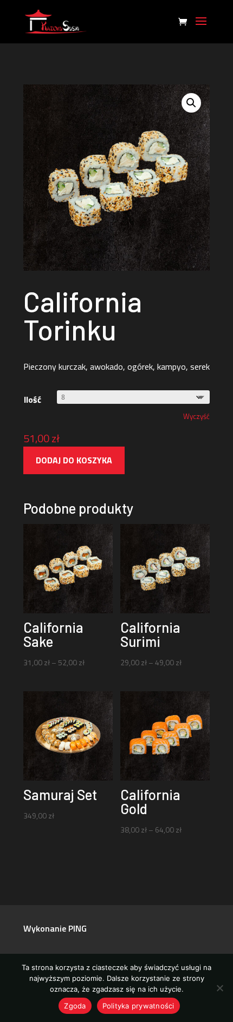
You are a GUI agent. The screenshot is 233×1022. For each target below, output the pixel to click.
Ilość (32, 399)
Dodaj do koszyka (74, 460)
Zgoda (75, 1005)
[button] (191, 103)
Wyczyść (196, 416)
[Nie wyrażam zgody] (219, 987)
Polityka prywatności (138, 1005)
